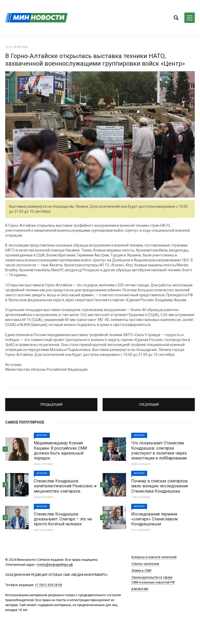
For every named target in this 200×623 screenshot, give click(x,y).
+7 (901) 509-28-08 (48, 585)
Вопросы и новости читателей (154, 557)
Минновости (36, 17)
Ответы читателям (145, 564)
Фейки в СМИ (141, 570)
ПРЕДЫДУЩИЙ (51, 402)
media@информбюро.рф (55, 565)
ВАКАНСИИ (140, 589)
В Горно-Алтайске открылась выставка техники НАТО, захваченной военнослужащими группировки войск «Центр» (95, 59)
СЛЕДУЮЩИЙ (149, 402)
